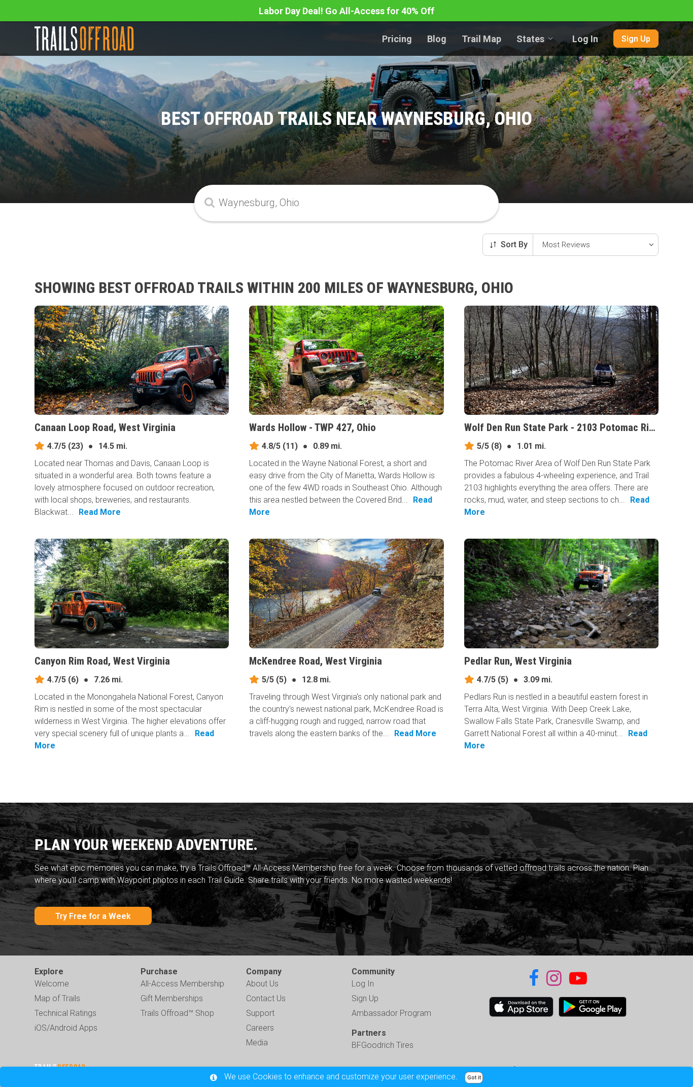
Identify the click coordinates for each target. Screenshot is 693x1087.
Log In (585, 39)
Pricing (397, 39)
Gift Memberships (172, 998)
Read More (100, 512)
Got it (474, 1077)
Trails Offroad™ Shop (177, 1013)
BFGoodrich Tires (382, 1045)
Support (260, 1013)
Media (257, 1042)
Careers (260, 1028)
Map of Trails (57, 998)
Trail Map (481, 39)
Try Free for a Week (93, 916)
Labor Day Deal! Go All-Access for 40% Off (346, 11)
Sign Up (635, 39)
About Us (262, 984)
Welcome (51, 984)
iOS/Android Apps (65, 1028)
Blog (436, 39)
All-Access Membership (182, 984)
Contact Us (266, 998)
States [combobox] (530, 39)
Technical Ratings (65, 1013)
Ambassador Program (391, 1013)
